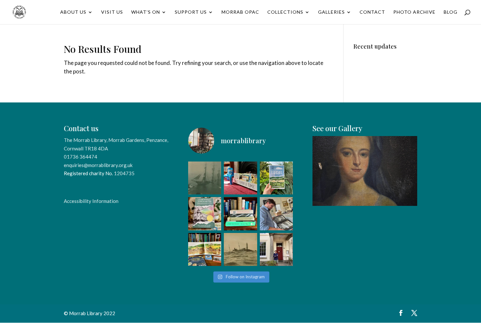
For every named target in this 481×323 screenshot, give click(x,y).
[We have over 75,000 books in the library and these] (240, 213)
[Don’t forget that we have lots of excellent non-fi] (204, 249)
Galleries (331, 12)
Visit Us (112, 12)
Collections (285, 12)
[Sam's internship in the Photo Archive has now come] (276, 213)
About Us (73, 12)
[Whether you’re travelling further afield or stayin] (276, 178)
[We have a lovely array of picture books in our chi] (240, 178)
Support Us (191, 12)
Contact (372, 12)
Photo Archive (414, 12)
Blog (450, 12)
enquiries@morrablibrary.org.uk (98, 165)
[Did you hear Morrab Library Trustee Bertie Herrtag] (276, 249)
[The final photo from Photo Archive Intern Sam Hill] (204, 178)
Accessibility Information (91, 201)
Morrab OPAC (240, 12)
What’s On (145, 12)
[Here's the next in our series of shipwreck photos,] (240, 249)
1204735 (124, 173)
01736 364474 (80, 157)
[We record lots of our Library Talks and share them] (204, 213)
